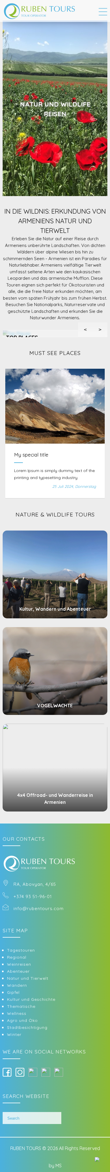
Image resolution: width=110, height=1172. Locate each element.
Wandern (17, 985)
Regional (16, 957)
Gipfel (13, 992)
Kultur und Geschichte (31, 999)
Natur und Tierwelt (27, 978)
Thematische (21, 1006)
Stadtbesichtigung (27, 1027)
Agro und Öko (22, 1020)
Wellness (16, 1013)
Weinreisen (19, 964)
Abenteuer (18, 971)
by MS (55, 1165)
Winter (14, 1034)
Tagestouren (21, 950)
